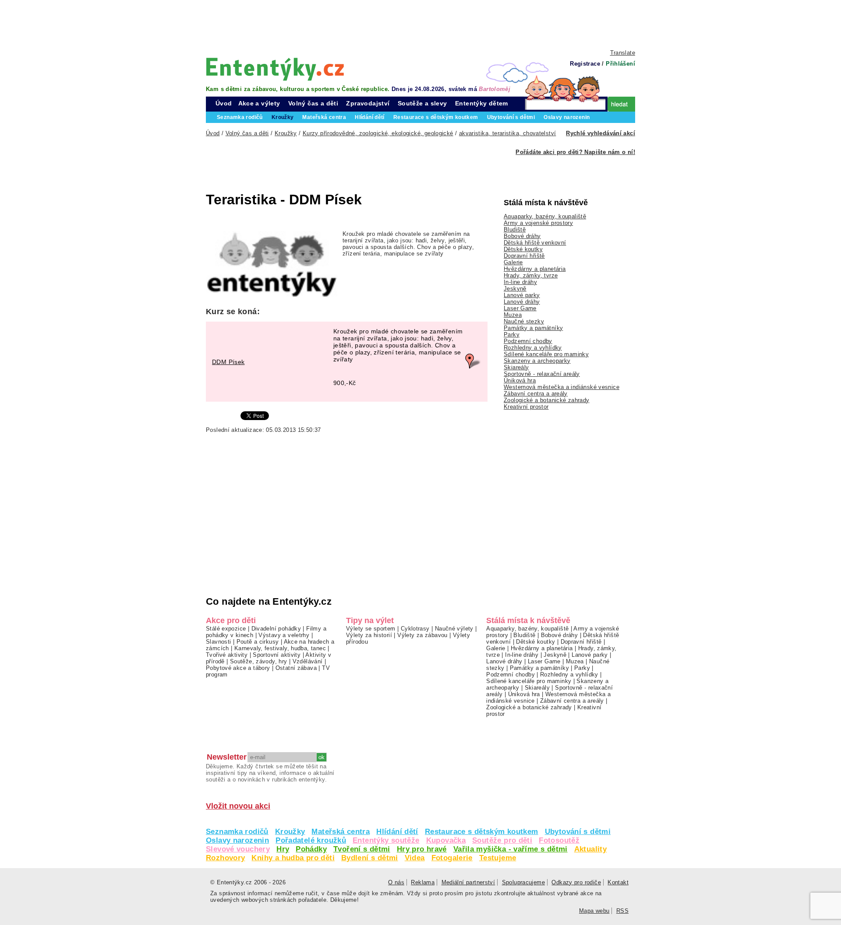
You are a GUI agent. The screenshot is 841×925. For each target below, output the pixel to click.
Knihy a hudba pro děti (292, 858)
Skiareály (516, 367)
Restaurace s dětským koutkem (481, 831)
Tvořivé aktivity (226, 655)
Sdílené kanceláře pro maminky (546, 354)
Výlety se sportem (371, 628)
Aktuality (590, 849)
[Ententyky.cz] (275, 69)
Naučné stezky (524, 321)
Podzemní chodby (528, 341)
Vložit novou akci (238, 806)
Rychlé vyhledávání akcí (600, 133)
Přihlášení (620, 63)
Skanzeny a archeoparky (537, 360)
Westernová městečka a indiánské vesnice (561, 387)
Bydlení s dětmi (369, 858)
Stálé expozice (226, 628)
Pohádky (311, 849)
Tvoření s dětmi (361, 849)
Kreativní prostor (526, 406)
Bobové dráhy (522, 236)
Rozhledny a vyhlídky (533, 347)
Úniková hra (520, 380)
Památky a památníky (533, 328)
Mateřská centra (340, 831)
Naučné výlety (454, 628)
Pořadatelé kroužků (311, 840)
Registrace (585, 63)
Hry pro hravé (422, 849)
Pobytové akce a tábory (238, 668)
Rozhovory (225, 858)
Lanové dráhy (522, 301)
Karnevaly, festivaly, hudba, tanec (280, 648)
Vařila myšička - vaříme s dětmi (510, 849)
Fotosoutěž (559, 840)
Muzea (513, 315)
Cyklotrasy (415, 628)
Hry (282, 849)
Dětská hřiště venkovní (535, 242)
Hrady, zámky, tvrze (531, 275)
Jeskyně (515, 288)
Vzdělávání (308, 661)
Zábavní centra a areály (536, 393)
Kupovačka (446, 840)
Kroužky (290, 831)
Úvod (224, 103)
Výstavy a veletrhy (283, 635)
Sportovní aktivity (276, 655)
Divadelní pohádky (276, 628)
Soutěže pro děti (502, 840)
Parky (511, 334)
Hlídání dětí (397, 831)
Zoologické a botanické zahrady (547, 400)
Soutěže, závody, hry (258, 661)
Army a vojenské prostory (538, 223)
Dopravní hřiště (524, 255)
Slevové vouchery (238, 849)
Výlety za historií (369, 635)
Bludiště (515, 229)
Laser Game (520, 308)
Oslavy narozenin (237, 840)
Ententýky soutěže (386, 840)
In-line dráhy (520, 282)
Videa (415, 858)
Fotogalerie (452, 858)
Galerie (513, 262)
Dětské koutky (523, 249)
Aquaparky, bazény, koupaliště (545, 216)
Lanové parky (522, 295)
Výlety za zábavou (422, 635)
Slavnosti (218, 641)
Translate (622, 52)
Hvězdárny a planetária (534, 269)
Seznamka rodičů (237, 831)
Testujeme (497, 858)
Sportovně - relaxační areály (542, 374)
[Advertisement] (420, 24)
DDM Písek (228, 361)
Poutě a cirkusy (258, 641)
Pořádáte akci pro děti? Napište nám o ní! (575, 152)
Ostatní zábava (296, 668)
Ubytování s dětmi (578, 831)
